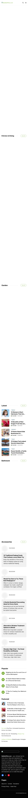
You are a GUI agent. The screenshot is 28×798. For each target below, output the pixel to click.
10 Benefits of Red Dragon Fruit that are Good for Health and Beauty (16, 710)
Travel (13, 439)
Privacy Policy (5, 786)
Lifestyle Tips (20, 733)
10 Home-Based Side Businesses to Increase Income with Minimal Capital (16, 716)
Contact (10, 783)
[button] (23, 3)
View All (23, 135)
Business (14, 429)
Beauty (13, 410)
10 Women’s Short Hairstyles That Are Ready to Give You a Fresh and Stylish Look (15, 705)
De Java (4, 728)
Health (13, 419)
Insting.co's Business (7, 739)
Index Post (13, 786)
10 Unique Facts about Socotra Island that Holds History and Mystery (16, 722)
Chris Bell (14, 415)
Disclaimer (16, 783)
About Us (4, 783)
